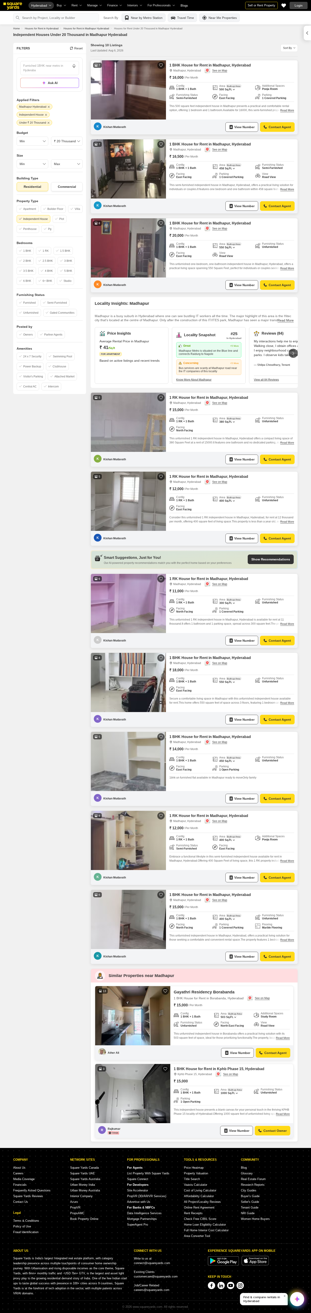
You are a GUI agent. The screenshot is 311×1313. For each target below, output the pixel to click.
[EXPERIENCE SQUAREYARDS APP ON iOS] (255, 1264)
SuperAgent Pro (137, 1224)
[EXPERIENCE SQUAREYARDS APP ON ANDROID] (224, 1264)
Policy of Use (22, 1226)
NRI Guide (248, 1213)
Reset (78, 48)
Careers (18, 1173)
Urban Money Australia (85, 1190)
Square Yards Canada (84, 1167)
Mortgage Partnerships (142, 1219)
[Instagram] (240, 1285)
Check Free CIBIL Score (200, 1219)
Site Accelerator (137, 1190)
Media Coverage (24, 1179)
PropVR (75, 1207)
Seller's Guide (250, 1202)
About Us (19, 1167)
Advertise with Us (138, 1202)
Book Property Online (84, 1219)
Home (16, 28)
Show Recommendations (270, 559)
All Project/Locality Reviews (202, 1202)
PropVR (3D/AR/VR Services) (146, 1196)
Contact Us (20, 1202)
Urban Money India (82, 1184)
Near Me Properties (223, 18)
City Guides (248, 1190)
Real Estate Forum (253, 1179)
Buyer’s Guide (250, 1196)
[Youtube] (230, 1285)
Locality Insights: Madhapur (122, 303)
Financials (20, 1184)
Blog (244, 1167)
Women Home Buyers (255, 1219)
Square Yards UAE (82, 1173)
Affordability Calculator (199, 1196)
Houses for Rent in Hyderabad (42, 28)
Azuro (74, 1202)
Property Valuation (196, 1173)
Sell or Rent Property (261, 5)
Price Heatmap (194, 1167)
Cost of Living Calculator (200, 1190)
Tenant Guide (249, 1207)
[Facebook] (211, 1285)
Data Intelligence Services (144, 1213)
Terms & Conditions (26, 1220)
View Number (244, 127)
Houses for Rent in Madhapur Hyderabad (86, 28)
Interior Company (81, 1196)
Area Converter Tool (197, 1236)
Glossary (247, 1173)
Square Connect (137, 1179)
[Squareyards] (12, 6)
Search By (110, 18)
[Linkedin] (221, 1285)
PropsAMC (77, 1213)
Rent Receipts (193, 1213)
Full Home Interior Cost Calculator (206, 1230)
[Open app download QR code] (307, 33)
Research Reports (253, 1184)
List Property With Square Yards (148, 1173)
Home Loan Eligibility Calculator (205, 1224)
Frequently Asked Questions (32, 1190)
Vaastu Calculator (195, 1184)
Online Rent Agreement (199, 1207)
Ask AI (53, 83)
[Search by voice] (74, 66)
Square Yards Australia (85, 1179)
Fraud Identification (25, 1232)
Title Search (192, 1179)
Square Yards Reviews (28, 1196)
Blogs (184, 5)
